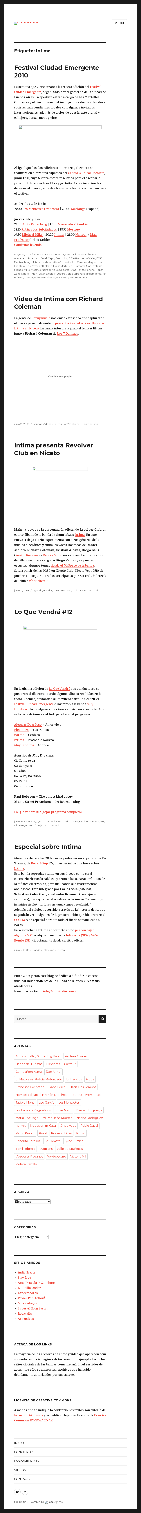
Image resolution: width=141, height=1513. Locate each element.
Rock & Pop (39, 863)
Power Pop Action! (31, 1298)
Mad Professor (94, 265)
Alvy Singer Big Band (45, 1056)
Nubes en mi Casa (43, 1125)
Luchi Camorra (76, 265)
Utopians (46, 1149)
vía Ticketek (38, 581)
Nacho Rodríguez (90, 1118)
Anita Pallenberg (34, 224)
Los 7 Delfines (67, 333)
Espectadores (28, 1293)
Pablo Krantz (25, 1133)
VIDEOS (20, 1470)
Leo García (46, 1102)
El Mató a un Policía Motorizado (39, 1079)
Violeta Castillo (26, 1164)
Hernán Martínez (54, 1095)
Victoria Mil (78, 1156)
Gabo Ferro (57, 1087)
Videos (47, 423)
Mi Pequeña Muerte (57, 1118)
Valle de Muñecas (44, 277)
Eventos (59, 254)
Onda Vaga (68, 1125)
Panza (80, 269)
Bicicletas (53, 1064)
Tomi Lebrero (25, 1149)
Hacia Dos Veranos (83, 1087)
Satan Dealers (47, 273)
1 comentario (90, 423)
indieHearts (26, 1272)
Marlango (78, 209)
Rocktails (25, 1313)
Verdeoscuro (56, 1156)
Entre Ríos (74, 1079)
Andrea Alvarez (76, 1056)
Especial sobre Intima (48, 846)
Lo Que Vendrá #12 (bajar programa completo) (48, 812)
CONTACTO (22, 1479)
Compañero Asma (29, 1071)
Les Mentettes (69, 1102)
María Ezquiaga (27, 1118)
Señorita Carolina (28, 1141)
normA (19, 735)
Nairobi (80, 234)
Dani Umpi (53, 1071)
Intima (59, 234)
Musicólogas (27, 1303)
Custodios (61, 258)
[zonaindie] (27, 23)
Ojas (73, 269)
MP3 (42, 821)
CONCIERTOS (24, 1452)
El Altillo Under (29, 1288)
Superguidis (64, 273)
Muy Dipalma (24, 745)
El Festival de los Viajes (81, 258)
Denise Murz (52, 555)
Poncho (90, 269)
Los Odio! (19, 265)
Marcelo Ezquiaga (89, 1110)
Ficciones (21, 730)
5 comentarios (78, 277)
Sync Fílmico (74, 1141)
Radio (49, 821)
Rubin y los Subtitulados (39, 229)
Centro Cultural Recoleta (86, 173)
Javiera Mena (25, 1102)
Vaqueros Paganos (29, 1156)
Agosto (21, 1056)
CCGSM (19, 920)
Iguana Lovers (82, 1095)
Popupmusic (41, 318)
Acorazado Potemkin (72, 224)
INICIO (19, 1443)
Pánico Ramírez (26, 555)
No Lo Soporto (60, 269)
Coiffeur (70, 1064)
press (55, 1502)
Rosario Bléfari (61, 1133)
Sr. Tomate (53, 1141)
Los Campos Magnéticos (87, 262)
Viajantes (61, 277)
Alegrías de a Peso (67, 821)
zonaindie (20, 1502)
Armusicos (26, 1318)
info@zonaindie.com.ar (60, 991)
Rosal (26, 273)
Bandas (49, 254)
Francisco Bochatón (30, 1087)
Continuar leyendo (28, 245)
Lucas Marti (60, 265)
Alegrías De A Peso (28, 724)
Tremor (28, 277)
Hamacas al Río (27, 1095)
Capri (51, 258)
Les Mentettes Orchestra (41, 209)
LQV (35, 821)
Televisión (48, 949)
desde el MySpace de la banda (72, 565)
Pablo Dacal (89, 1125)
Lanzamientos (61, 590)
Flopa (90, 1079)
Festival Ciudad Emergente (34, 704)
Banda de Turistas (29, 1064)
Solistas (89, 254)
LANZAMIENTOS (26, 1461)
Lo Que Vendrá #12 (43, 611)
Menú (119, 23)
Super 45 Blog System (33, 1308)
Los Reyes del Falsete (39, 265)
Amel (44, 258)
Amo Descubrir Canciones (37, 1283)
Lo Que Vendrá (59, 688)
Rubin (34, 273)
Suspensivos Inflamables (86, 273)
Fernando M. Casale (28, 1415)
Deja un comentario (49, 825)
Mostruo (73, 229)
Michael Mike (32, 234)
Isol (99, 1095)
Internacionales (74, 254)
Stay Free (24, 1277)
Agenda (39, 254)
